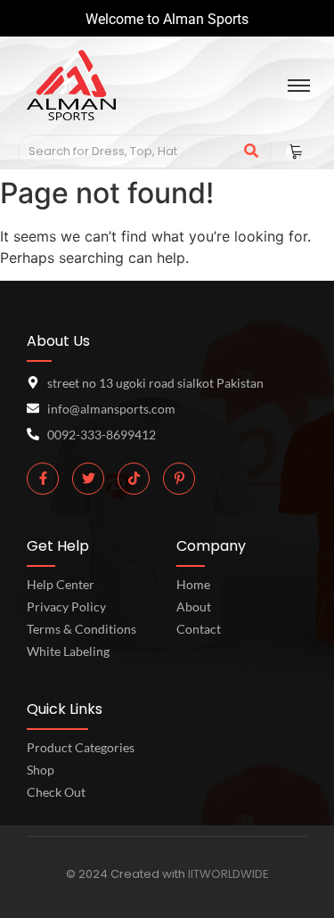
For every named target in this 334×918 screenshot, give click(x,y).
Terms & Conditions (81, 628)
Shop (40, 769)
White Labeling (68, 651)
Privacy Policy (66, 606)
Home (193, 584)
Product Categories (80, 747)
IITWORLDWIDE (228, 873)
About (193, 606)
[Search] (251, 151)
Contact (198, 628)
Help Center (60, 584)
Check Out (56, 791)
